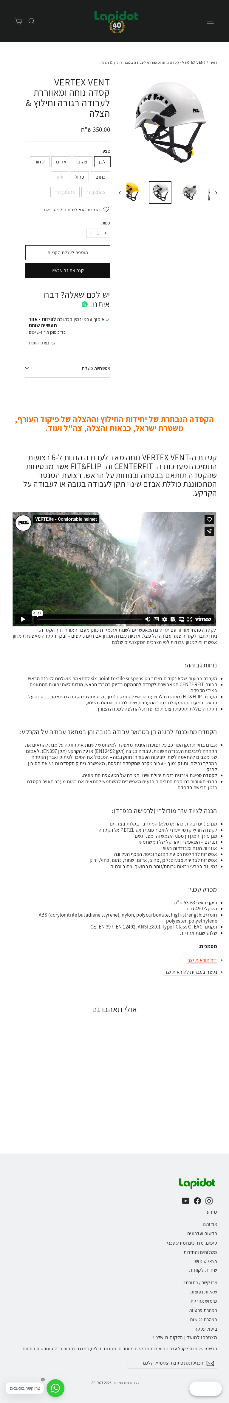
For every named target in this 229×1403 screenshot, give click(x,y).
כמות (105, 223)
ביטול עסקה (206, 1329)
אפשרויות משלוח (96, 368)
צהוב (83, 161)
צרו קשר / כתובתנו (199, 1282)
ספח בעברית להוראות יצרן (190, 972)
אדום (61, 161)
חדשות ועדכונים (202, 1233)
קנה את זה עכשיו (68, 270)
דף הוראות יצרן (201, 960)
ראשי (213, 62)
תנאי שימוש (206, 1261)
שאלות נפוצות (203, 1292)
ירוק (59, 177)
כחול (79, 177)
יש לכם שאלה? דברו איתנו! (76, 299)
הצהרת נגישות (203, 1319)
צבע (106, 151)
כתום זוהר (65, 192)
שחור (40, 161)
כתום (100, 177)
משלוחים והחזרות (200, 1252)
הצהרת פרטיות (203, 1310)
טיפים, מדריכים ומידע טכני (192, 1243)
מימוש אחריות (204, 1301)
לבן (102, 161)
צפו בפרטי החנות (42, 343)
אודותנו (210, 1224)
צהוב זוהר (96, 192)
